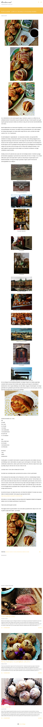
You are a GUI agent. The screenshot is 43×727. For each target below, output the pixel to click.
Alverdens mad (6, 2)
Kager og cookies (12, 551)
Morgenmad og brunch (21, 551)
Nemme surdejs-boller (6, 707)
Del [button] (39, 551)
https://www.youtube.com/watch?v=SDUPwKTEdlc (11, 495)
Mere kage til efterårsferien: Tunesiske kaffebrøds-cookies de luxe (15, 661)
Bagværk (7, 551)
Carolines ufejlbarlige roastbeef (8, 616)
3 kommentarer (6, 672)
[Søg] (38, 2)
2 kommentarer (6, 627)
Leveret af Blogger (22, 724)
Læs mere (40, 627)
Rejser (28, 551)
